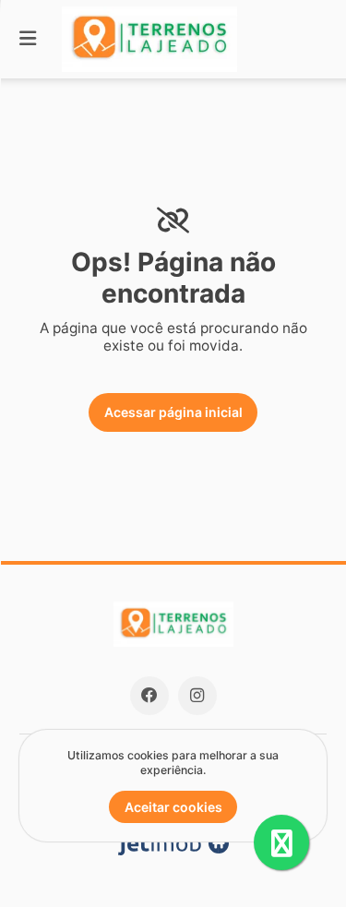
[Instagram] (197, 695)
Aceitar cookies (173, 807)
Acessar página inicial (173, 412)
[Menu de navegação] (27, 39)
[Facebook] (149, 695)
